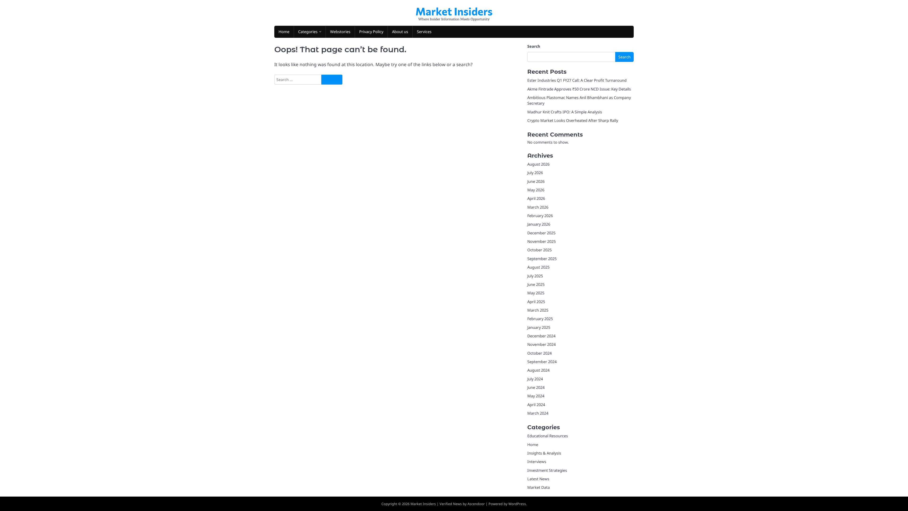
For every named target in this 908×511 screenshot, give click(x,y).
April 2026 (536, 198)
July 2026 (535, 172)
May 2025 (535, 293)
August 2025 (538, 267)
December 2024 (541, 336)
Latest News (538, 478)
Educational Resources (547, 435)
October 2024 (539, 353)
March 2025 (537, 310)
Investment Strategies (547, 470)
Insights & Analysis (544, 453)
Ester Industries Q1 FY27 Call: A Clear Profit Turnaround (577, 80)
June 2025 (536, 284)
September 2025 (542, 258)
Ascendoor (476, 504)
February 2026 (540, 215)
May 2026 (535, 190)
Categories (308, 31)
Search (533, 46)
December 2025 (541, 233)
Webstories (340, 31)
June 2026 (536, 181)
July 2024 (535, 379)
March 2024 (537, 413)
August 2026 (538, 164)
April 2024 (536, 404)
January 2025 (538, 327)
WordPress (517, 504)
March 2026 (537, 207)
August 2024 (538, 370)
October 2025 (539, 250)
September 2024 (542, 361)
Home (284, 31)
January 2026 (538, 224)
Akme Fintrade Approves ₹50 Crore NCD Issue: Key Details (579, 89)
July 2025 (535, 276)
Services (424, 31)
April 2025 (536, 301)
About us (400, 31)
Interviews (536, 461)
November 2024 (541, 344)
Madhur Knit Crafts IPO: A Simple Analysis (564, 112)
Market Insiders (454, 10)
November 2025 (541, 241)
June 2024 (536, 387)
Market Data (538, 487)
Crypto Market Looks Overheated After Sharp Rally (572, 120)
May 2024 (535, 396)
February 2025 (540, 318)
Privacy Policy (371, 31)
